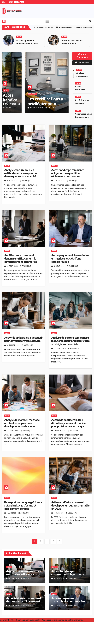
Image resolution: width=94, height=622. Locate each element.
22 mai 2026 (59, 513)
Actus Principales (82, 56)
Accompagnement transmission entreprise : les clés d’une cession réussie (70, 258)
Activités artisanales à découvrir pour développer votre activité (23, 339)
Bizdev (19, 36)
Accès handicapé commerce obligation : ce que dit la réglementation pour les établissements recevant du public (67, 176)
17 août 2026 (11, 104)
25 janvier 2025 (37, 108)
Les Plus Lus (83, 63)
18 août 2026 (12, 181)
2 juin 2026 (12, 513)
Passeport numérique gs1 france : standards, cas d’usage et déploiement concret (23, 505)
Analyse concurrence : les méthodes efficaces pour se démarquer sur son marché (20, 173)
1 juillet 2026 (60, 431)
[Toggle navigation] (47, 21)
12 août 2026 (59, 266)
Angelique (52, 108)
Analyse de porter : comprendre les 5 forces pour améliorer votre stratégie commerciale (70, 341)
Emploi (6, 90)
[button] (90, 21)
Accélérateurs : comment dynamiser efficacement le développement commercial (20, 258)
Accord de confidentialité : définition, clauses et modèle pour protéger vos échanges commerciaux (68, 424)
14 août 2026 (12, 266)
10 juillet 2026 (13, 345)
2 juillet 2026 (60, 348)
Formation (32, 94)
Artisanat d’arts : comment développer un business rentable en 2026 (70, 505)
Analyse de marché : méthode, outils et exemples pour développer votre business (22, 423)
